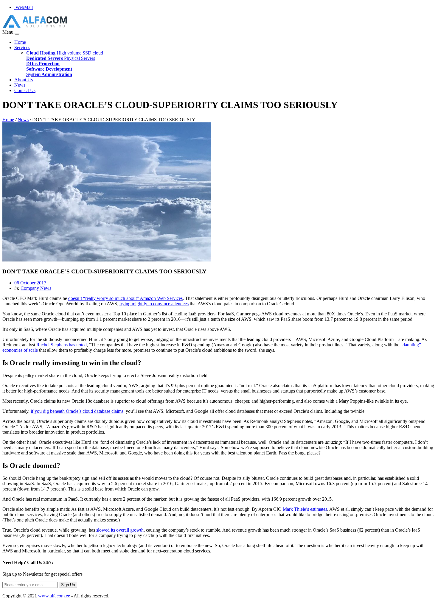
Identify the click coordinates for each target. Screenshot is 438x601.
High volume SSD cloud (64, 52)
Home (20, 42)
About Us (23, 79)
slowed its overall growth (120, 530)
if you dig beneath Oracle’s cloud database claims (77, 411)
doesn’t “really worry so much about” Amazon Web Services (125, 298)
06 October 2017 (30, 282)
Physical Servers (60, 58)
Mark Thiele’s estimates (305, 509)
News (19, 85)
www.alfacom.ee (54, 595)
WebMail (23, 7)
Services (22, 47)
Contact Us (24, 90)
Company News (36, 288)
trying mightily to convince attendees (154, 303)
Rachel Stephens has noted (61, 344)
